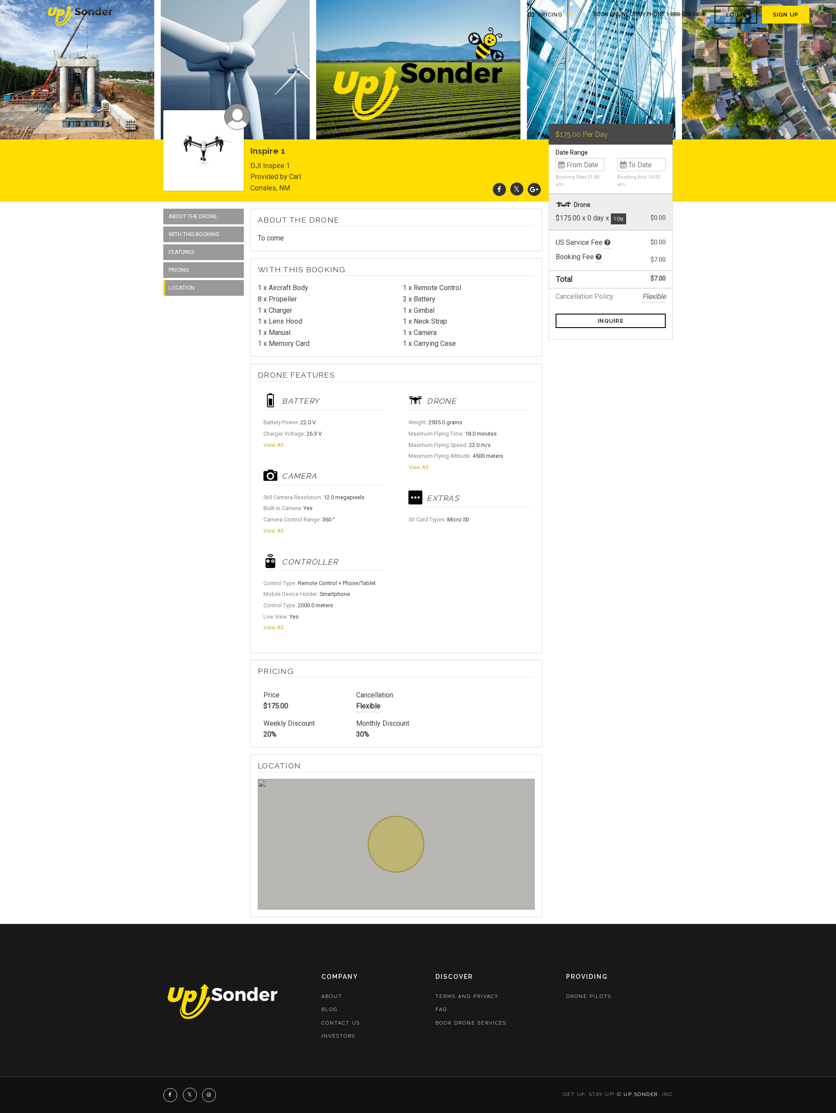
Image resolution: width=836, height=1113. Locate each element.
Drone (581, 204)
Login (735, 14)
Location (182, 287)
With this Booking (194, 234)
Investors (338, 1036)
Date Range (572, 152)
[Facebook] (499, 189)
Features (181, 252)
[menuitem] (81, 15)
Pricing (549, 14)
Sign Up (785, 14)
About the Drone (193, 216)
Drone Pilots (588, 996)
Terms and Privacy (467, 996)
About (331, 996)
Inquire (611, 321)
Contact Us (340, 1023)
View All (273, 445)
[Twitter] (517, 189)
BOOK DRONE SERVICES (470, 1023)
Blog (329, 1009)
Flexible (368, 706)
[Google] (534, 189)
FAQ (441, 1009)
